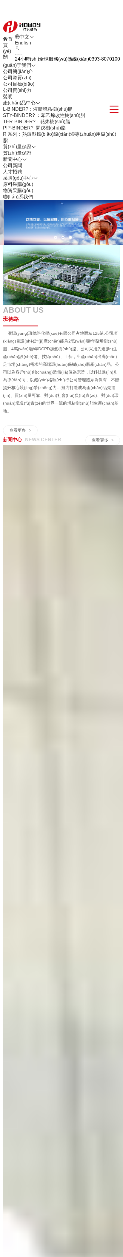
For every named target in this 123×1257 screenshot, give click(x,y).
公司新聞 (12, 165)
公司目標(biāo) (18, 84)
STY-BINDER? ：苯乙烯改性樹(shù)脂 (44, 115)
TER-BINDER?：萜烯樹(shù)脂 (36, 121)
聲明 (8, 96)
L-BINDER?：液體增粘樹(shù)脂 (38, 109)
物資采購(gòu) (18, 190)
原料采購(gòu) (18, 184)
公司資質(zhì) (17, 77)
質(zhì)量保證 (17, 152)
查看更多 (20, 430)
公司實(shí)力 (17, 90)
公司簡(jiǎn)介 (18, 71)
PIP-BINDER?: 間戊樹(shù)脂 (34, 127)
